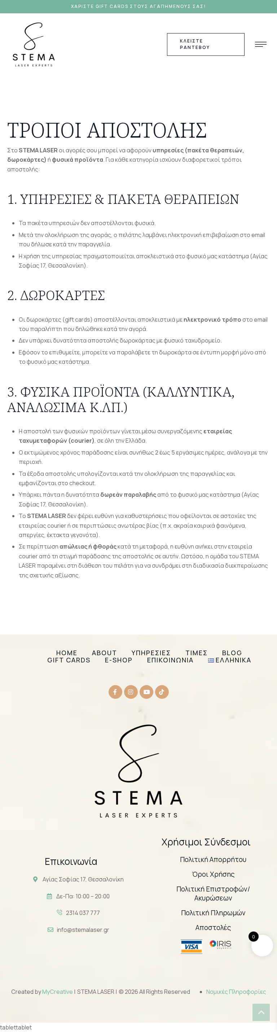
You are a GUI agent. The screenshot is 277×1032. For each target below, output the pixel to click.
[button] (138, 6)
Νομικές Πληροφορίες (236, 992)
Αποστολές (213, 927)
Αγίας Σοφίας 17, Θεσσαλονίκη (83, 879)
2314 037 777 (83, 913)
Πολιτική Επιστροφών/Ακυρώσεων (213, 893)
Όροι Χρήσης (213, 874)
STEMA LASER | (97, 992)
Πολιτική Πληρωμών (213, 912)
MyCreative (58, 992)
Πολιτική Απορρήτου (213, 859)
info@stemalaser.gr (83, 930)
